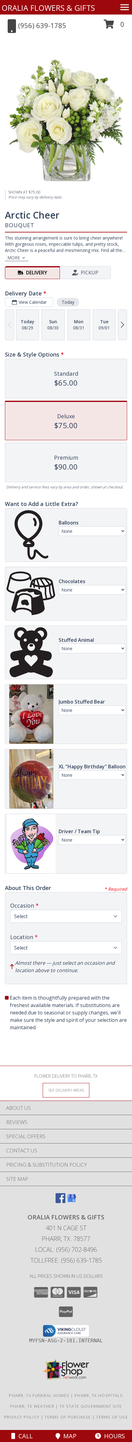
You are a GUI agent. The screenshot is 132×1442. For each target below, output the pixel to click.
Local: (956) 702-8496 (66, 1249)
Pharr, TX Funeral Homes (39, 1395)
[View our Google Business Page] (71, 1201)
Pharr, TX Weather (32, 1406)
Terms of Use (112, 1417)
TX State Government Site (91, 1406)
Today (68, 302)
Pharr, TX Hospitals (99, 1395)
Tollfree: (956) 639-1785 (66, 1260)
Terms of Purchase (68, 1417)
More (13, 258)
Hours (113, 1436)
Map (68, 1436)
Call (24, 1436)
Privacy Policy (21, 1417)
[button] (114, 26)
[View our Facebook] (60, 1201)
